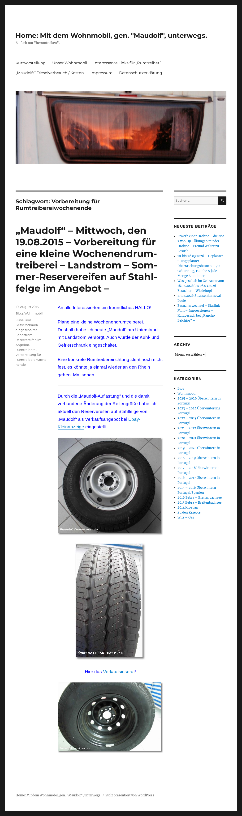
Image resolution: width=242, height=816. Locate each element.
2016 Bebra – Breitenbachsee (199, 498)
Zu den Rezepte (188, 512)
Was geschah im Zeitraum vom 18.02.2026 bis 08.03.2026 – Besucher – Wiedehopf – (200, 286)
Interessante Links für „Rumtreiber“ (127, 63)
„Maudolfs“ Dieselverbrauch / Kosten (50, 73)
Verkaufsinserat (119, 671)
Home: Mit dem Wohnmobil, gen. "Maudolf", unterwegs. (111, 35)
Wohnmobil (33, 313)
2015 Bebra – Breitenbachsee (199, 503)
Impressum (101, 73)
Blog (19, 313)
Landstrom (24, 335)
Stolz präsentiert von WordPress (129, 795)
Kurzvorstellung (31, 63)
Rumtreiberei (26, 350)
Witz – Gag (185, 517)
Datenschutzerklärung (140, 73)
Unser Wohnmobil (69, 63)
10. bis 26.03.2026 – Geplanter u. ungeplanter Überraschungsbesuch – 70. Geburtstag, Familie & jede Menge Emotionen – (200, 266)
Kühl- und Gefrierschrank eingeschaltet (27, 325)
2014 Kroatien (187, 508)
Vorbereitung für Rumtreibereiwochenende (31, 359)
